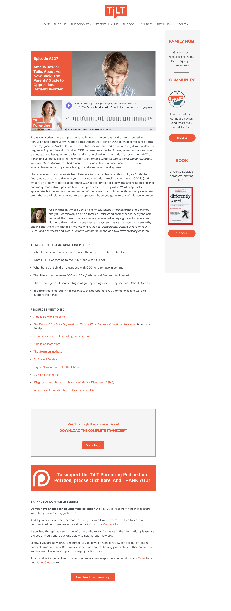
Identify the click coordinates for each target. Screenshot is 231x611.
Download (93, 445)
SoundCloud (44, 562)
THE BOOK (181, 233)
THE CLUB (182, 137)
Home (46, 24)
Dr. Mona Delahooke (46, 375)
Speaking (163, 24)
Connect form (112, 524)
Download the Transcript (93, 577)
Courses (146, 24)
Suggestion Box (68, 513)
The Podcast (80, 24)
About (181, 24)
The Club (60, 24)
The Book (129, 24)
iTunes (57, 547)
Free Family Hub (107, 24)
